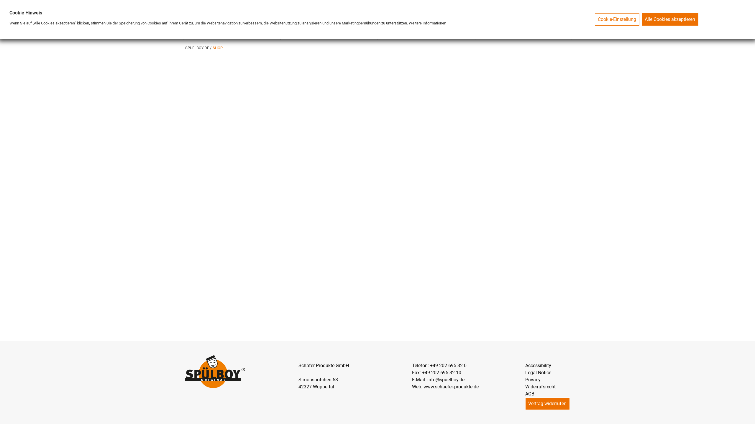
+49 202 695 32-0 (448, 365)
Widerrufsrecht (540, 387)
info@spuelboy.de (446, 379)
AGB (529, 394)
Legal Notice (538, 372)
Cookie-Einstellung (617, 19)
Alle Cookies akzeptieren (670, 19)
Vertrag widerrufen (547, 403)
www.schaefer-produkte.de (451, 387)
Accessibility (538, 365)
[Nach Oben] (750, 419)
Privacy (533, 379)
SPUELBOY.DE (197, 48)
